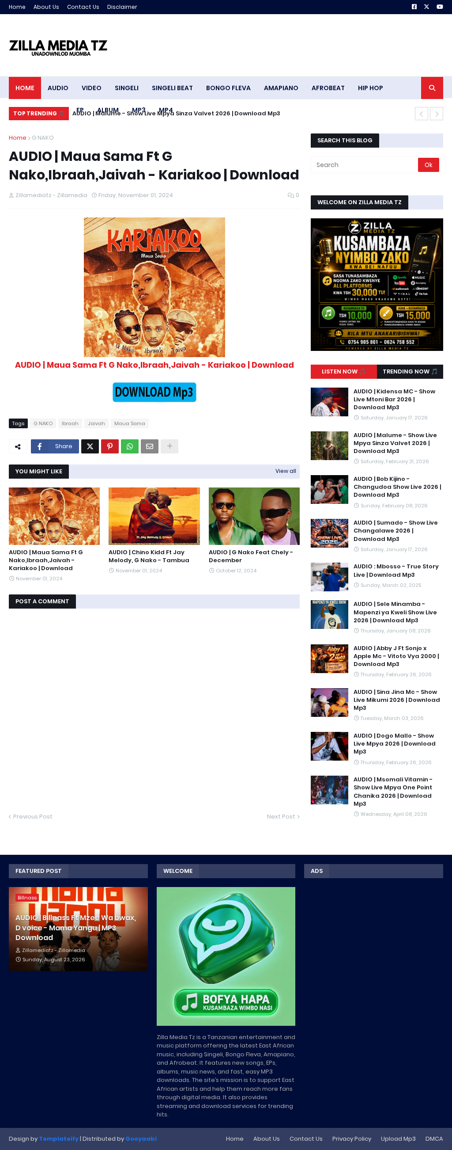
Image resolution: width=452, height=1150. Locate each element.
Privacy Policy (351, 1139)
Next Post (281, 816)
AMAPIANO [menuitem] (281, 88)
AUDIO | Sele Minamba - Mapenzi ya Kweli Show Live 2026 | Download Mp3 (395, 612)
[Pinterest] (110, 446)
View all (285, 471)
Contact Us (83, 7)
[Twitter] (90, 446)
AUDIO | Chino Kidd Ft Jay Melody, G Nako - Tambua (149, 556)
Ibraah (70, 423)
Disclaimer (122, 7)
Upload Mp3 (398, 1139)
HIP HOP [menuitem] (370, 88)
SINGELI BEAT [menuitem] (172, 88)
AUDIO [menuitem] (58, 88)
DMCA (434, 1139)
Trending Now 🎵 (410, 371)
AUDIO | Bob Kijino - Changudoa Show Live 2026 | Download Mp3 (170, 113)
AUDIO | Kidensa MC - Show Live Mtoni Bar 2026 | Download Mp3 (394, 399)
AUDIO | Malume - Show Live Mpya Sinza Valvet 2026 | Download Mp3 (395, 443)
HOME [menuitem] (24, 88)
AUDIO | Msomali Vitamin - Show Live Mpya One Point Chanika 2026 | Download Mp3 (393, 792)
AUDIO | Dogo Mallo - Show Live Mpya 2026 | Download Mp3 (395, 744)
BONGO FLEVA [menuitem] (228, 88)
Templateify (59, 1139)
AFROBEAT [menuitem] (328, 88)
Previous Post (33, 816)
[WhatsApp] (130, 446)
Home (17, 7)
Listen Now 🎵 (344, 371)
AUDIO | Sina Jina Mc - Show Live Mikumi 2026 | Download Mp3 (397, 700)
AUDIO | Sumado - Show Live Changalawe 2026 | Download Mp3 (396, 531)
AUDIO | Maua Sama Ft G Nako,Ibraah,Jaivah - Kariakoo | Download (46, 560)
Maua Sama (129, 423)
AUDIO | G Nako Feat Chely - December (251, 556)
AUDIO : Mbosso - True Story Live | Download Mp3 (396, 571)
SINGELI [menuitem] (127, 88)
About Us (46, 7)
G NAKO (43, 137)
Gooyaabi (141, 1139)
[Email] (149, 446)
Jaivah (96, 423)
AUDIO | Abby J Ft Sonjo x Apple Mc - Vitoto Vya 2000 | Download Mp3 (396, 656)
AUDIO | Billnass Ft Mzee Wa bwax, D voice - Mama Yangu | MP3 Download (75, 928)
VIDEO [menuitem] (92, 88)
